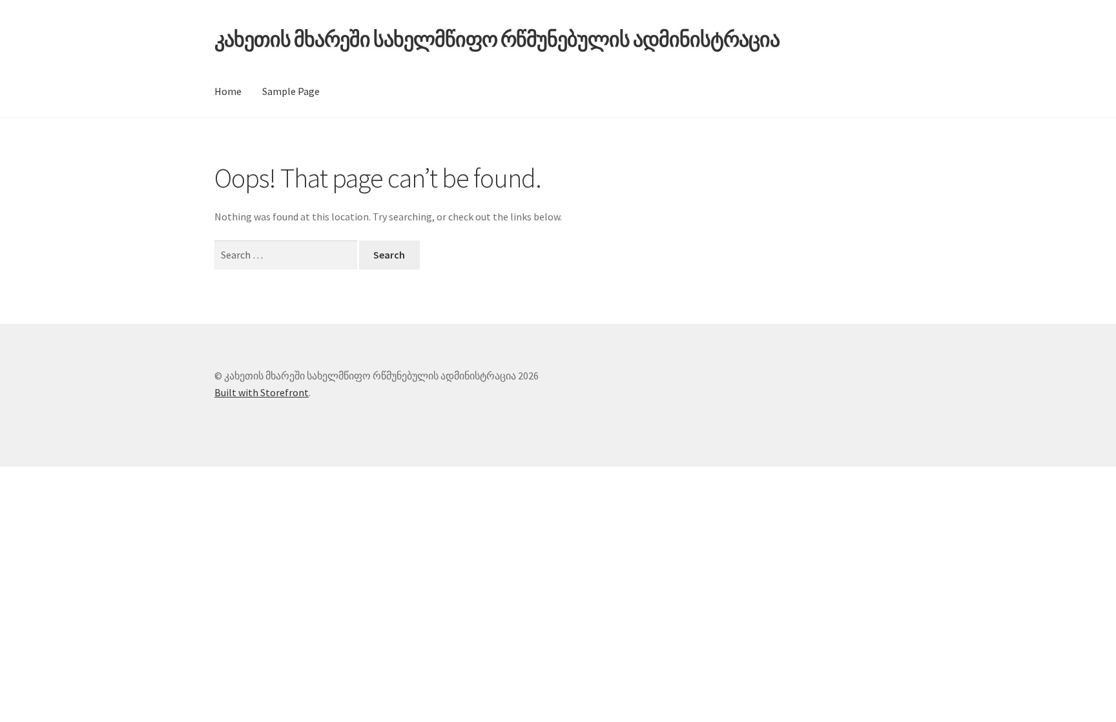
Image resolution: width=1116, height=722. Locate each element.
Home (228, 91)
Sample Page (291, 91)
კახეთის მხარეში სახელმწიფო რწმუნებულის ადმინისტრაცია (497, 39)
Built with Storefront (261, 392)
